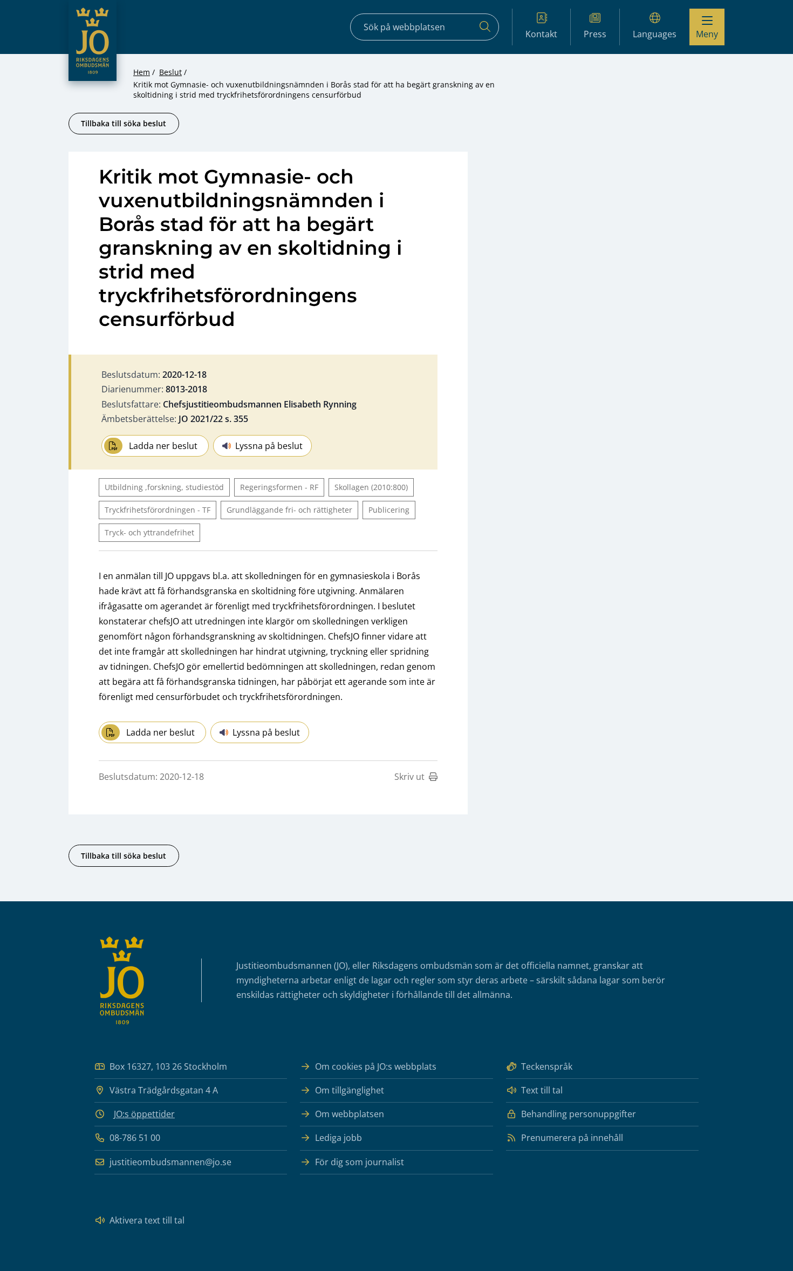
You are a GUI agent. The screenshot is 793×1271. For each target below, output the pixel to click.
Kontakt (541, 34)
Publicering (388, 510)
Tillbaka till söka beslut (123, 123)
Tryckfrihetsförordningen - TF (157, 510)
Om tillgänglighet (349, 1090)
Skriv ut (409, 777)
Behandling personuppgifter (578, 1114)
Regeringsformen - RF (279, 487)
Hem (141, 72)
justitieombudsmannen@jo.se (170, 1162)
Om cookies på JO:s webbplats (375, 1066)
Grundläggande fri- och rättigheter (289, 510)
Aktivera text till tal (147, 1220)
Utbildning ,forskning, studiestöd (164, 487)
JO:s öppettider (144, 1114)
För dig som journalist (359, 1162)
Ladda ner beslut (163, 446)
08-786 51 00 (135, 1138)
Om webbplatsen (349, 1114)
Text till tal (542, 1090)
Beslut (170, 72)
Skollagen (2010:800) (371, 487)
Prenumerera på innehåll (572, 1138)
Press (595, 34)
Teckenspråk (546, 1066)
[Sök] (485, 27)
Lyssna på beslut (269, 446)
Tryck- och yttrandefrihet (149, 532)
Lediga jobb (338, 1138)
